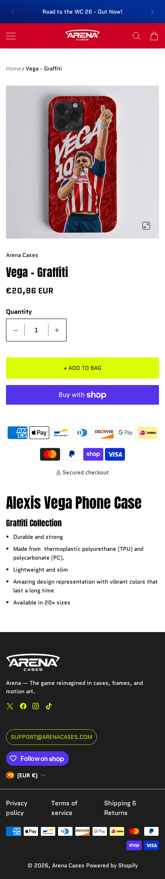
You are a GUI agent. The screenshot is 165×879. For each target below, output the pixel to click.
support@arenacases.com (51, 737)
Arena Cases (69, 865)
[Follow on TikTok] (49, 706)
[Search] (136, 36)
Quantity (19, 311)
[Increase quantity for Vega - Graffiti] (57, 330)
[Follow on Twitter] (10, 706)
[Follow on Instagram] (35, 706)
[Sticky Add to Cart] (147, 859)
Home (13, 68)
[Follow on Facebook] (23, 706)
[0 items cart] (154, 36)
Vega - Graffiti (44, 68)
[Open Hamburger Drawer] (11, 36)
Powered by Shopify (112, 865)
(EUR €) (27, 775)
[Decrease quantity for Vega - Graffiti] (16, 330)
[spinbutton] (36, 330)
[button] (12, 11)
